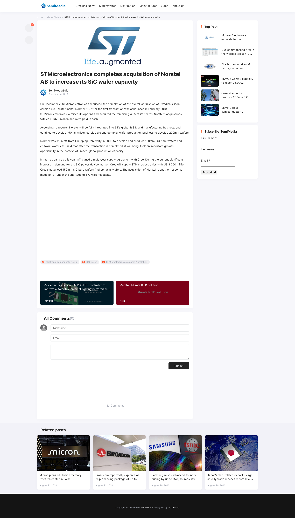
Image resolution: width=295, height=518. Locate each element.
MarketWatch (107, 5)
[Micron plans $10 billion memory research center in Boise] (63, 453)
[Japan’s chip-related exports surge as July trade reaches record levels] (231, 453)
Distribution (127, 5)
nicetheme (173, 507)
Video (164, 5)
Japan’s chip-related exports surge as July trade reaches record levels (230, 477)
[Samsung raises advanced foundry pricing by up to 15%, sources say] (175, 453)
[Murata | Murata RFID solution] (152, 293)
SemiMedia (147, 507)
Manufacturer (148, 5)
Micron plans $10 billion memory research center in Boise (60, 477)
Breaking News (85, 5)
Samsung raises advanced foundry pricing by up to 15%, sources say (173, 477)
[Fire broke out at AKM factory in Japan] (227, 66)
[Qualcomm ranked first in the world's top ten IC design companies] (227, 52)
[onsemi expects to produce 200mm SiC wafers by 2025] (227, 95)
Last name (208, 149)
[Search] (255, 6)
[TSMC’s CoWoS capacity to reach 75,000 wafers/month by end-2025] (227, 81)
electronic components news (61, 262)
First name (209, 138)
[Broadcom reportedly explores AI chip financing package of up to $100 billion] (119, 453)
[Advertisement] (114, 218)
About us (178, 5)
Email (205, 160)
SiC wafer (92, 174)
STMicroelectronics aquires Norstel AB (126, 262)
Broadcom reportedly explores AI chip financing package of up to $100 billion (117, 477)
